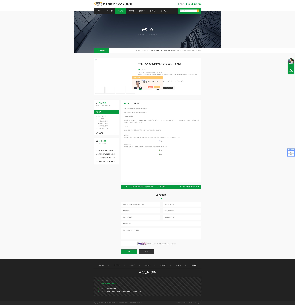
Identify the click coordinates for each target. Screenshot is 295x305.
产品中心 (120, 11)
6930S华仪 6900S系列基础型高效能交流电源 (143, 186)
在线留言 (153, 11)
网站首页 (101, 265)
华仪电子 (157, 50)
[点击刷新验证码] (142, 243)
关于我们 (110, 11)
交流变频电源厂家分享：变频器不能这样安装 (107, 161)
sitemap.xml (198, 303)
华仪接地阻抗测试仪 (103, 121)
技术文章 (142, 11)
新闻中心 (131, 11)
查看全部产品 (99, 133)
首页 (99, 11)
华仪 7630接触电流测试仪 (190, 186)
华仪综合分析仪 (102, 116)
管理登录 (191, 303)
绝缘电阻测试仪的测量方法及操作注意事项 (107, 154)
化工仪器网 (184, 303)
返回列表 (162, 186)
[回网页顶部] (291, 66)
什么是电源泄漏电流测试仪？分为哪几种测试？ (107, 157)
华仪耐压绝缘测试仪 (103, 126)
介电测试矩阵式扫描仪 (169, 50)
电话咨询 (291, 71)
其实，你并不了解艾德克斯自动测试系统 (107, 150)
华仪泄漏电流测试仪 (103, 123)
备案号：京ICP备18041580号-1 (133, 303)
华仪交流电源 (101, 118)
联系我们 (163, 11)
